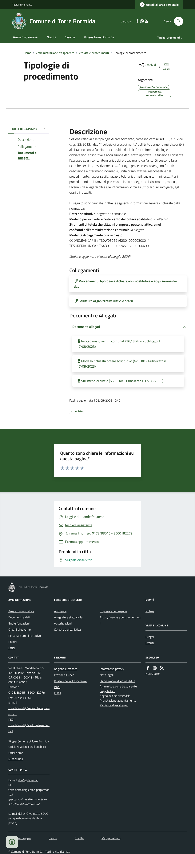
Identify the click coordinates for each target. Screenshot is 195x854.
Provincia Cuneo (64, 675)
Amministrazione (25, 37)
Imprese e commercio (113, 611)
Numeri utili (15, 759)
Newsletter (152, 673)
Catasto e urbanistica (67, 629)
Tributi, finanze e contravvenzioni (120, 620)
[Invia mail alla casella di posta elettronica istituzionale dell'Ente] (29, 711)
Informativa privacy (112, 668)
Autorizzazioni (63, 623)
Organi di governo (19, 629)
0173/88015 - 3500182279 (26, 692)
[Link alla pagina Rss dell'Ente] (162, 668)
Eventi (149, 643)
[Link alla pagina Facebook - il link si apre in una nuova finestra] (137, 21)
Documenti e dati (19, 617)
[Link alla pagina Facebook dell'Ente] (147, 668)
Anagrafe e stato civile (68, 617)
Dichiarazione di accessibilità (117, 681)
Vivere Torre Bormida (99, 37)
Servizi (70, 37)
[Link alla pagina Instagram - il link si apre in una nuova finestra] (142, 21)
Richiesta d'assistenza (114, 705)
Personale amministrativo (24, 635)
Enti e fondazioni (19, 623)
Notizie (149, 611)
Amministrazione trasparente (55, 53)
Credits (79, 838)
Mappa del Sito (110, 838)
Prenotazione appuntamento (118, 700)
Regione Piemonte (22, 4)
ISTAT (57, 693)
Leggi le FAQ (108, 691)
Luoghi (149, 636)
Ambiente (60, 611)
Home (27, 53)
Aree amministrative (21, 611)
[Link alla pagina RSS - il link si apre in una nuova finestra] (146, 21)
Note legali (106, 675)
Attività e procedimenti (94, 53)
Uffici (11, 648)
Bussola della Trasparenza (70, 681)
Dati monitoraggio (19, 838)
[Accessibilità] (12, 842)
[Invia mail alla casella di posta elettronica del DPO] (28, 780)
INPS (57, 687)
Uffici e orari (15, 752)
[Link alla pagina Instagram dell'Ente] (155, 668)
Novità (51, 37)
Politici (12, 641)
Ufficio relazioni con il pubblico (27, 746)
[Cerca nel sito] (177, 21)
